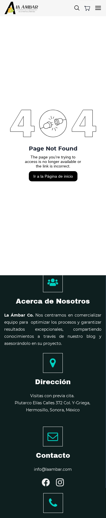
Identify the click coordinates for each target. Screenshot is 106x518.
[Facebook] (45, 482)
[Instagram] (60, 482)
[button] (87, 8)
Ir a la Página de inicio (53, 176)
